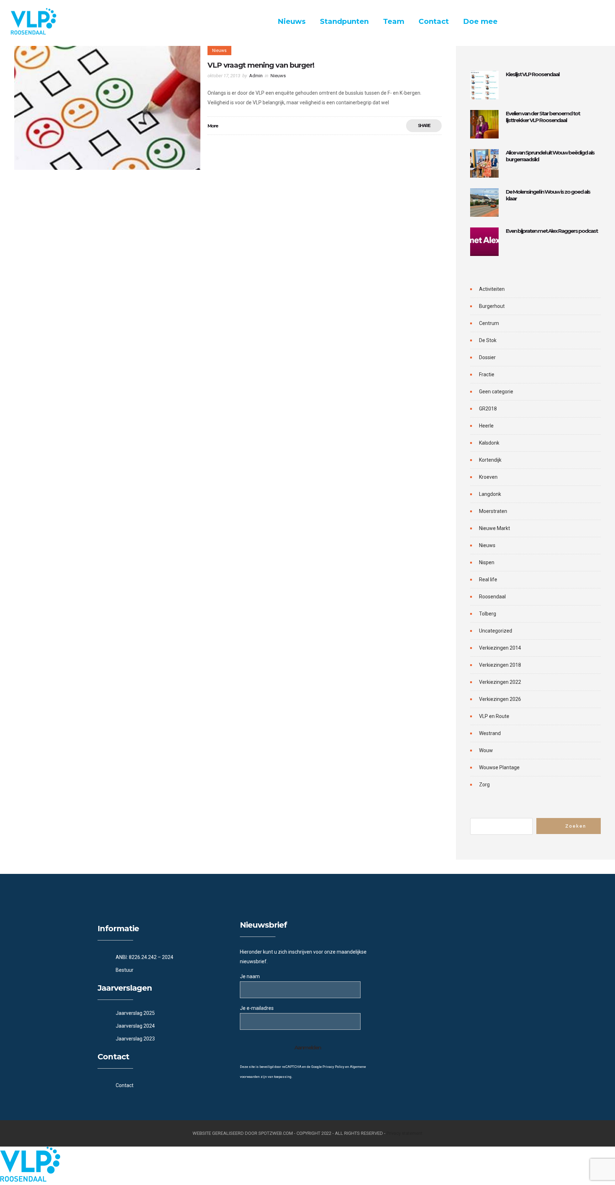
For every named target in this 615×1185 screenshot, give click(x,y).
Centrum (489, 323)
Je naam (250, 976)
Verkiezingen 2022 (500, 682)
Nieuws (292, 21)
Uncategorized (495, 631)
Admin (256, 75)
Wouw (486, 750)
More (212, 126)
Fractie (486, 374)
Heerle (486, 426)
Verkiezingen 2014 (500, 648)
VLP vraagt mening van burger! (260, 65)
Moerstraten (493, 511)
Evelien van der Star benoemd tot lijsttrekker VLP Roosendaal (543, 117)
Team (393, 21)
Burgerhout (492, 306)
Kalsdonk (489, 443)
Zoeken (575, 826)
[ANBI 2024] (165, 957)
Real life (488, 579)
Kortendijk (490, 460)
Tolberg (487, 614)
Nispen (486, 562)
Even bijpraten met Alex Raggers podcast (552, 230)
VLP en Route (494, 716)
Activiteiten (492, 289)
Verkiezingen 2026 (500, 699)
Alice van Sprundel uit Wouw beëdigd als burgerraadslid (550, 156)
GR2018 (488, 408)
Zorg (484, 784)
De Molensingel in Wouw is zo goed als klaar (548, 195)
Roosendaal (492, 596)
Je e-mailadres (257, 1008)
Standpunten (344, 21)
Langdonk (490, 494)
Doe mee (480, 21)
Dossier (487, 357)
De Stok (487, 340)
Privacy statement (404, 1133)
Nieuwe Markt (494, 528)
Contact (434, 21)
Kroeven (488, 477)
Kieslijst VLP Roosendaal (532, 74)
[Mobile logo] (30, 1180)
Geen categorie (496, 391)
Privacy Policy (333, 1067)
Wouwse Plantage (499, 767)
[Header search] (596, 22)
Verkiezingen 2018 (500, 665)
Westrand (490, 733)
